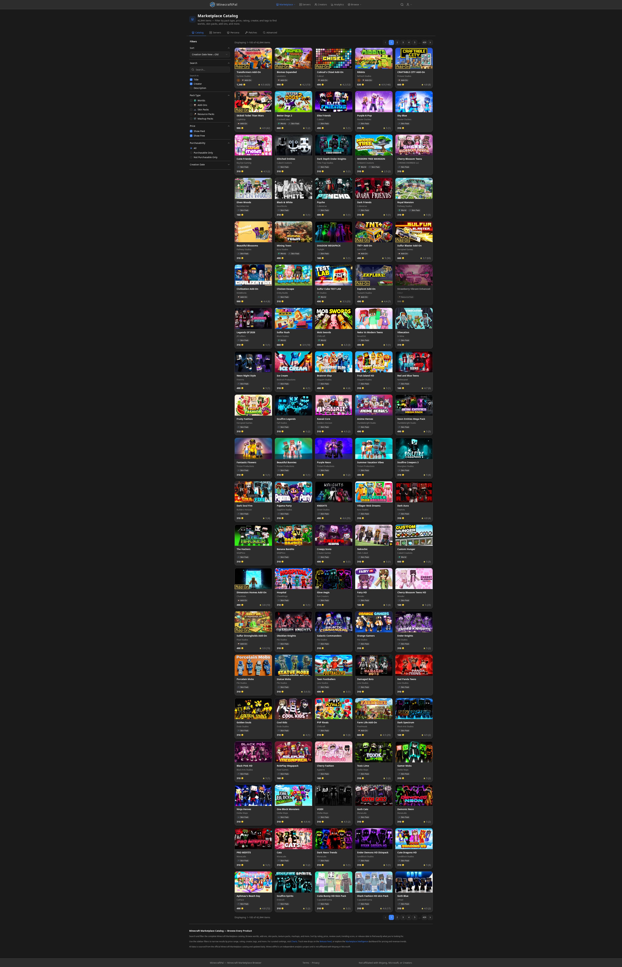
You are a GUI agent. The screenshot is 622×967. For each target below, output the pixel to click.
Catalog (199, 32)
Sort (192, 47)
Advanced (271, 32)
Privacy (315, 962)
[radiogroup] (210, 153)
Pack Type (195, 95)
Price (192, 125)
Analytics (339, 4)
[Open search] (402, 4)
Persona (234, 32)
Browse (355, 4)
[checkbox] (191, 79)
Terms (306, 962)
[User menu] (409, 4)
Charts (294, 941)
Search (193, 63)
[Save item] (268, 51)
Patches (253, 32)
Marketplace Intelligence (357, 941)
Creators (322, 4)
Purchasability (197, 142)
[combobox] (210, 54)
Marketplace (286, 4)
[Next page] (430, 42)
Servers (307, 4)
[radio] (191, 148)
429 (424, 42)
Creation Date (197, 164)
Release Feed (326, 941)
